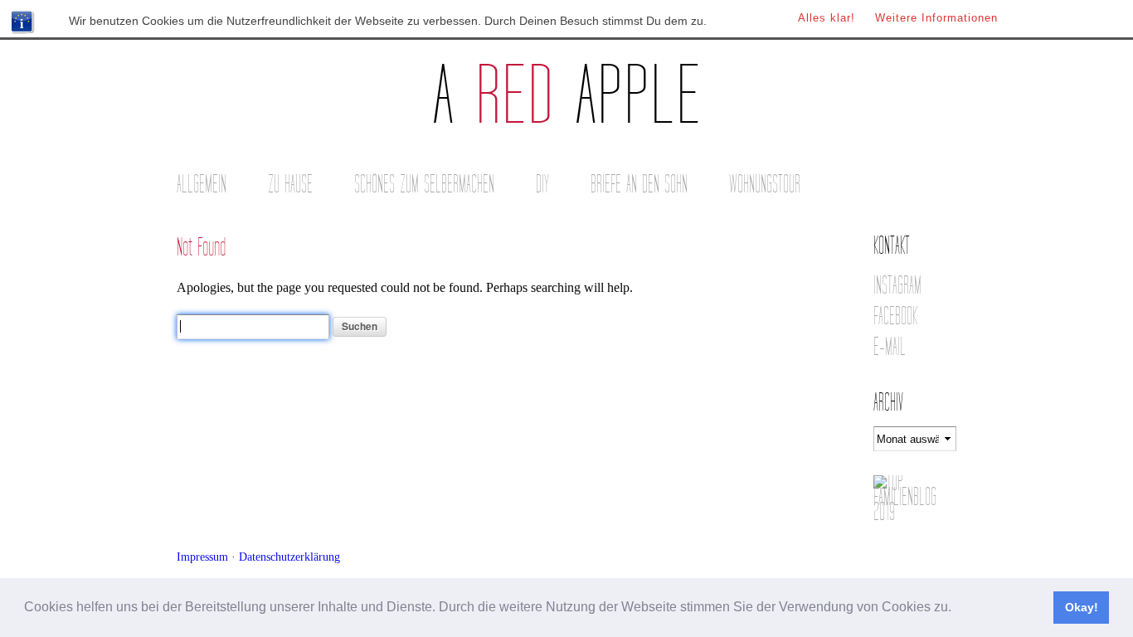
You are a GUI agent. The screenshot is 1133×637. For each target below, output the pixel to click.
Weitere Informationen (936, 18)
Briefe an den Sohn (639, 184)
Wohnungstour (764, 184)
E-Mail (889, 347)
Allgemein (201, 184)
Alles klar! (826, 18)
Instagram (897, 286)
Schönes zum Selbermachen (424, 184)
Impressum (202, 556)
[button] (957, 608)
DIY (542, 184)
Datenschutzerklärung (289, 556)
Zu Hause (290, 184)
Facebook (895, 316)
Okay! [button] (1081, 607)
